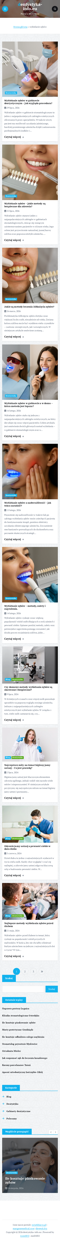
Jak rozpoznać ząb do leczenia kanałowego (24, 1058)
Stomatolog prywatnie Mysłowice (19, 1043)
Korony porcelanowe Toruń (16, 1065)
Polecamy (11, 1118)
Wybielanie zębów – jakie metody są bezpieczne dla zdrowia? (25, 205)
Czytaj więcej (13, 137)
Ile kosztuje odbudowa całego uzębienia (23, 1036)
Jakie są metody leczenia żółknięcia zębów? (29, 306)
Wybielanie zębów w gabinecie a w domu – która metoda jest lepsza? (28, 405)
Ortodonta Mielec (11, 1050)
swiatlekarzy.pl (39, 1224)
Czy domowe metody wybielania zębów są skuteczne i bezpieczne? (28, 688)
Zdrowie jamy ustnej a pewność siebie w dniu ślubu (27, 847)
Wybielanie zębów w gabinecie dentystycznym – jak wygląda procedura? (28, 102)
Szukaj (9, 978)
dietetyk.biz (41, 1228)
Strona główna (20, 26)
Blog (8, 679)
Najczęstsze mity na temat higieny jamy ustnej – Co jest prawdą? (27, 766)
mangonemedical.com (23, 1228)
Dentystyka (11, 93)
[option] (30, 1165)
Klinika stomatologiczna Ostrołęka (20, 1015)
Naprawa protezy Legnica (15, 1008)
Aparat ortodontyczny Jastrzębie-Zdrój (22, 1072)
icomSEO (24, 1235)
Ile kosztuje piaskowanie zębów (19, 1022)
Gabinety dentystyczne (18, 1111)
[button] (51, 1132)
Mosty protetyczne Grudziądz (17, 1029)
